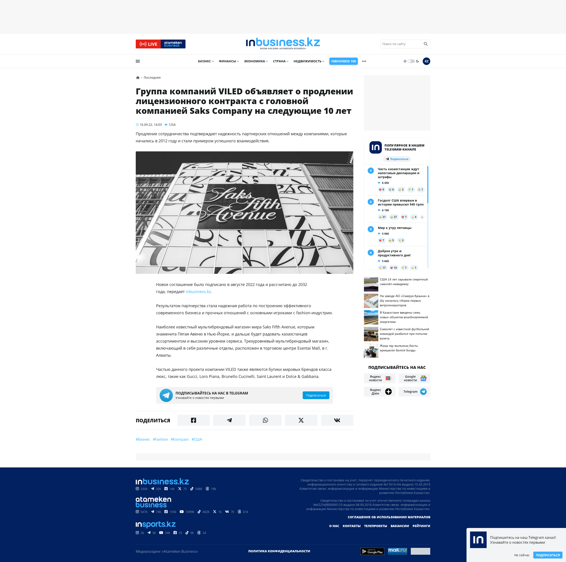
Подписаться (548, 555)
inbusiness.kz (198, 291)
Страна (279, 61)
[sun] (405, 61)
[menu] (137, 61)
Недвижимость (307, 61)
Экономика (254, 61)
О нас (334, 526)
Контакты (352, 526)
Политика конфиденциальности (279, 551)
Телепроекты (375, 526)
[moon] (417, 61)
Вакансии (400, 526)
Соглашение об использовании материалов (389, 517)
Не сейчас (522, 555)
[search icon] (425, 44)
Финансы (227, 61)
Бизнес (204, 61)
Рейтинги (421, 526)
